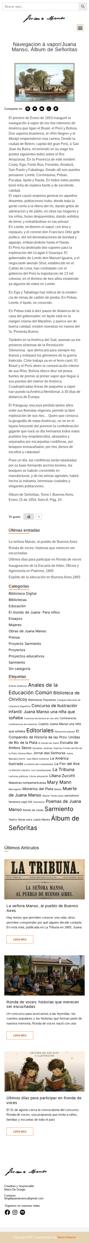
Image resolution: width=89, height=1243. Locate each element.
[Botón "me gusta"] (28, 516)
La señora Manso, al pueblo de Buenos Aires (43, 541)
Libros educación (38, 776)
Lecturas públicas (18, 776)
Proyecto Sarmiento (25, 643)
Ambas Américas (18, 686)
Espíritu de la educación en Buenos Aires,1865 (44, 577)
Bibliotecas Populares (42, 699)
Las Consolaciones (41, 770)
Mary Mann (59, 782)
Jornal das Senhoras (49, 753)
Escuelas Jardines (42, 748)
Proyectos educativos (26, 656)
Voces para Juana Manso (34, 819)
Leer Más (20, 939)
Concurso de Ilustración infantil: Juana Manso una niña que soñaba (43, 711)
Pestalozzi (39, 802)
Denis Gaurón (66, 1237)
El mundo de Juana (48, 743)
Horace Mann (25, 753)
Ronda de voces (33, 810)
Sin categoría (19, 668)
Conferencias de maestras (23, 724)
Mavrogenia (15, 789)
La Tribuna (63, 769)
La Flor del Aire (66, 764)
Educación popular (65, 731)
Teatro (13, 819)
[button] (80, 27)
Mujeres (15, 625)
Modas (58, 789)
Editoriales (40, 730)
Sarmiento (17, 662)
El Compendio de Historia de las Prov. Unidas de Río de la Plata (44, 737)
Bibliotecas (18, 600)
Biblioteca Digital (23, 593)
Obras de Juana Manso (27, 631)
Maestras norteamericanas (27, 782)
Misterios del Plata (37, 789)
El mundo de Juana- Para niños (34, 612)
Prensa (14, 637)
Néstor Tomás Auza (53, 795)
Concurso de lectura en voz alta (41, 718)
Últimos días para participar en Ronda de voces (45, 559)
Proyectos (17, 650)
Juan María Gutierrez (37, 758)
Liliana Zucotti (62, 775)
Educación (17, 606)
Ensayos (15, 618)
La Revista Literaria (19, 770)
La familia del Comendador (38, 764)
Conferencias (68, 718)
